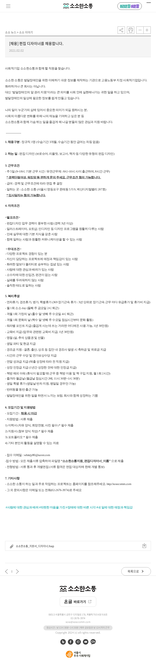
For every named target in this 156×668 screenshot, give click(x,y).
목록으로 (134, 571)
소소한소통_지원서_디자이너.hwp (34, 546)
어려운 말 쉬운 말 (129, 6)
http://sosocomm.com (119, 484)
